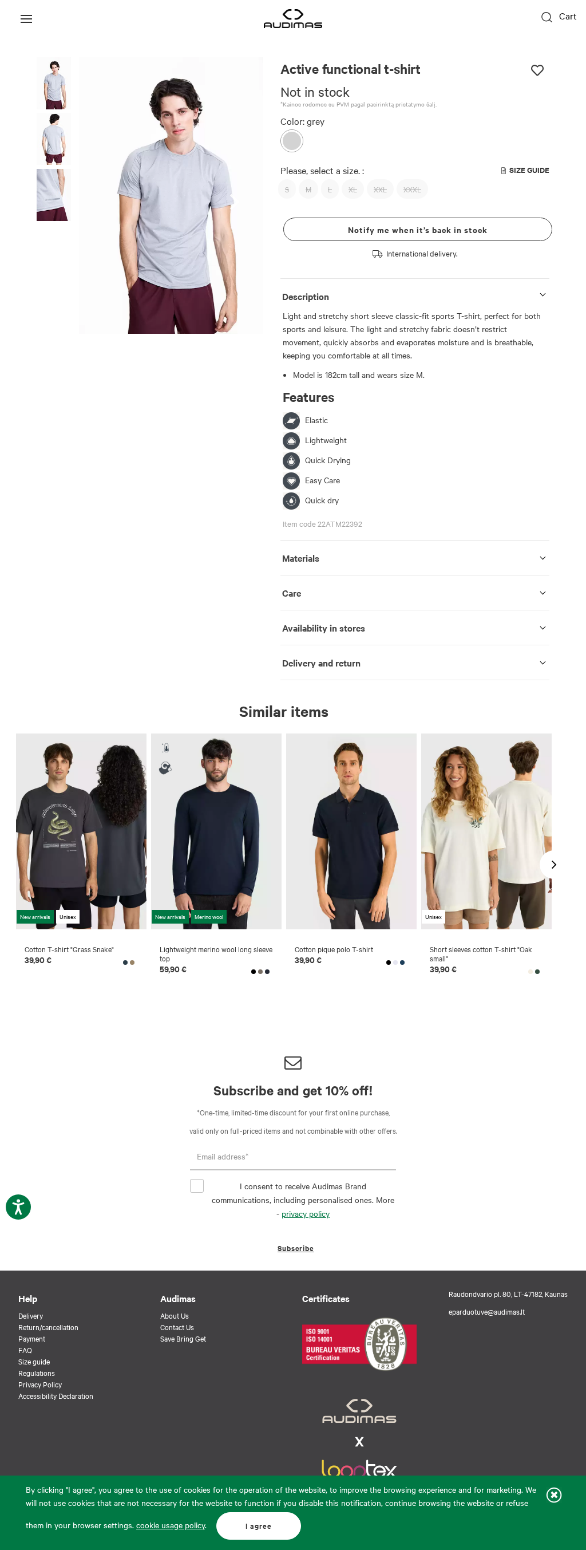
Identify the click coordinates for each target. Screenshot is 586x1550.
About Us (174, 1315)
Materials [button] (300, 557)
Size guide (34, 1361)
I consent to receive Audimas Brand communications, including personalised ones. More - (303, 1199)
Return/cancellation (48, 1327)
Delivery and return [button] (321, 662)
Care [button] (291, 592)
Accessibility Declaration (55, 1395)
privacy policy (306, 1213)
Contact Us (177, 1327)
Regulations (36, 1372)
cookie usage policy (170, 1525)
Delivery (30, 1315)
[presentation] (237, 195)
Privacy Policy (40, 1384)
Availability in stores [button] (323, 627)
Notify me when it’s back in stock (418, 229)
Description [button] (305, 296)
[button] (54, 84)
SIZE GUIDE (529, 169)
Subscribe (296, 1248)
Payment (31, 1338)
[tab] (414, 294)
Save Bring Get (183, 1338)
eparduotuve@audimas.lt (487, 1311)
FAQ (25, 1349)
